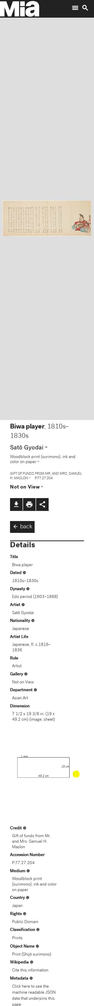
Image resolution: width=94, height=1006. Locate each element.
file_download (16, 504)
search (85, 8)
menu (75, 8)
